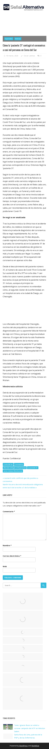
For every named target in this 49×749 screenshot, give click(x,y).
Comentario (9, 511)
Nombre (7, 545)
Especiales (9, 39)
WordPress (23, 746)
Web (5, 566)
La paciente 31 (33, 468)
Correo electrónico (12, 556)
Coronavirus (19, 464)
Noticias (18, 39)
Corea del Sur (8, 464)
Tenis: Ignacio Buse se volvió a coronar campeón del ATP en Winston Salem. (29, 728)
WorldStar (35, 746)
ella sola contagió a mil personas (15, 468)
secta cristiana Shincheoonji (13, 471)
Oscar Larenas (29, 56)
